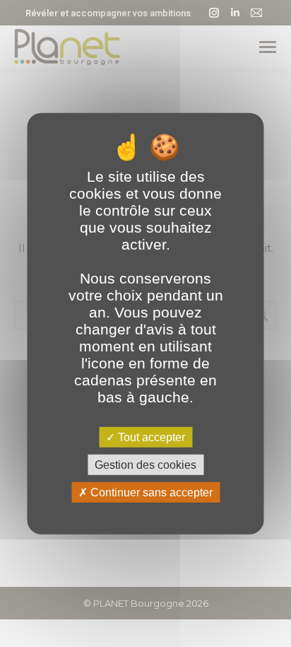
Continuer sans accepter (150, 492)
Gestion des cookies (145, 464)
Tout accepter (150, 437)
